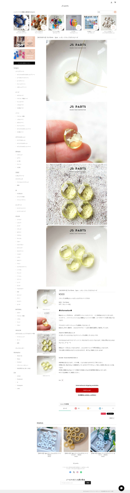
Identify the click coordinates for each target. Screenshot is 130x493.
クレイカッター (20, 348)
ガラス (18, 312)
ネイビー (19, 301)
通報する (112, 418)
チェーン (19, 164)
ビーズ (17, 92)
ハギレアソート (20, 175)
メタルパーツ (20, 119)
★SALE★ (18, 330)
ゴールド (19, 219)
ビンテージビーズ (21, 211)
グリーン (19, 279)
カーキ (18, 304)
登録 (88, 482)
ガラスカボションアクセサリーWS (25, 333)
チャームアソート (21, 84)
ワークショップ (20, 336)
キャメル (19, 238)
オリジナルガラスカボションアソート (26, 74)
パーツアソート (20, 71)
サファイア (19, 247)
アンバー (19, 273)
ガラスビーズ (20, 95)
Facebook (20, 379)
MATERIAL (19, 309)
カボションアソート (22, 87)
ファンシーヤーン (21, 200)
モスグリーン (20, 251)
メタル (18, 319)
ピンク (18, 285)
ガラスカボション (20, 137)
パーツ (17, 113)
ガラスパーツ (20, 122)
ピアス (18, 158)
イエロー (19, 254)
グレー (18, 298)
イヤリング (19, 154)
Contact (19, 362)
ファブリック (19, 179)
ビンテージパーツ (21, 208)
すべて (65, 408)
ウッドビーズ (20, 101)
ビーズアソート (20, 81)
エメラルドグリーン (22, 266)
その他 (18, 167)
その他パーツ (20, 132)
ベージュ (19, 276)
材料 (18, 343)
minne (18, 376)
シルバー (19, 222)
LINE (18, 388)
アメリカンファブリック (23, 182)
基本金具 (18, 151)
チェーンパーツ (20, 125)
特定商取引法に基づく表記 (24, 368)
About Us (19, 355)
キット (18, 340)
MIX (18, 291)
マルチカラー (20, 288)
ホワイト (19, 232)
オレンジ (19, 295)
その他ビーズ (20, 108)
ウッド (18, 322)
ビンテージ (19, 205)
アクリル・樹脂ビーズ (22, 98)
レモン (18, 257)
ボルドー (19, 260)
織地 (18, 185)
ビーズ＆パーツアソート (23, 77)
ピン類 (18, 161)
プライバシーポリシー (22, 365)
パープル (19, 269)
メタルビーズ (20, 104)
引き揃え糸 (19, 193)
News (18, 359)
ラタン (18, 325)
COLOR (18, 216)
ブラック (19, 229)
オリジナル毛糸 (20, 196)
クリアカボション (21, 140)
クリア (18, 226)
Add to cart (87, 390)
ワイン (18, 263)
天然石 (17, 172)
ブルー (18, 241)
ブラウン (19, 235)
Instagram (20, 385)
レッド (18, 282)
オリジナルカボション (22, 143)
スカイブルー (20, 244)
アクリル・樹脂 (20, 116)
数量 (60, 380)
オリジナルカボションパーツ (24, 128)
